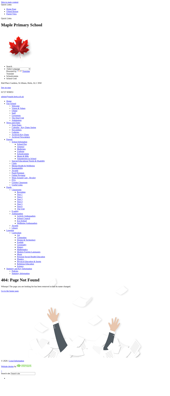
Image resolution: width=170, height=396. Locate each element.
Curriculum (16, 233)
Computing (21, 237)
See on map (6, 87)
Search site (5, 373)
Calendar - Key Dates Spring (24, 127)
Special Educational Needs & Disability (28, 161)
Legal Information (16, 361)
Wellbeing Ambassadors (27, 223)
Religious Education (25, 264)
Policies (15, 271)
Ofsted (14, 111)
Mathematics (22, 249)
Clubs (14, 163)
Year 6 (19, 206)
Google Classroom (19, 182)
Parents (9, 139)
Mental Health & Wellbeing (23, 166)
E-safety (15, 211)
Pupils (9, 187)
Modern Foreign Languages (28, 252)
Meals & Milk (23, 156)
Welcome (16, 106)
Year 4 (19, 202)
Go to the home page (10, 291)
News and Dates (13, 123)
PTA (14, 180)
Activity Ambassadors (26, 216)
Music (19, 254)
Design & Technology (26, 240)
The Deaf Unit (18, 118)
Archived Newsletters (21, 137)
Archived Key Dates (20, 135)
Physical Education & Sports (29, 261)
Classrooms (16, 190)
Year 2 (19, 197)
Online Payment (18, 175)
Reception (21, 192)
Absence (20, 146)
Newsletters (17, 130)
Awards (15, 170)
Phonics (20, 259)
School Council (23, 218)
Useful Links (17, 185)
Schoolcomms (23, 154)
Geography (21, 245)
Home (9, 101)
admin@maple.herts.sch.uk (12, 96)
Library (15, 228)
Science (20, 266)
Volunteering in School (26, 158)
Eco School (22, 221)
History (20, 247)
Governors (16, 115)
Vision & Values (18, 108)
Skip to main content (9, 2)
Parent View (11, 14)
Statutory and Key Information (19, 269)
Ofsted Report (12, 11)
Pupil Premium (18, 173)
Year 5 (19, 204)
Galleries (15, 132)
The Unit (21, 209)
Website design (7, 366)
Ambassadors (17, 213)
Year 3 (19, 199)
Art (18, 235)
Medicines (21, 149)
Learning (10, 230)
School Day (22, 144)
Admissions (17, 120)
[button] (12, 18)
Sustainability (17, 168)
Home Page (11, 9)
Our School (11, 103)
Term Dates (16, 125)
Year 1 (19, 194)
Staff (14, 113)
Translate (26, 71)
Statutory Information (21, 273)
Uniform (20, 151)
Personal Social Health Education (31, 257)
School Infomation (19, 142)
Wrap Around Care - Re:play (24, 178)
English (20, 242)
